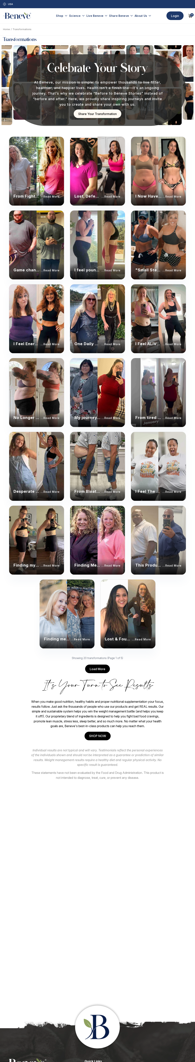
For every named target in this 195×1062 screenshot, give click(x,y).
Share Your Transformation (97, 114)
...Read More (50, 196)
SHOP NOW (97, 736)
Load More (97, 669)
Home (6, 29)
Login (175, 16)
